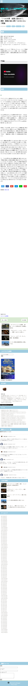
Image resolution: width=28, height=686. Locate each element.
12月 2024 (4, 544)
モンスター (18, 26)
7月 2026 (4, 517)
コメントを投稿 (4, 316)
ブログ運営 (4, 422)
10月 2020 (4, 615)
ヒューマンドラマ (5, 420)
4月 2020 (4, 623)
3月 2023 (4, 574)
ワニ (9, 423)
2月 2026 (4, 524)
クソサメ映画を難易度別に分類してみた (15, 500)
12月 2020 (4, 612)
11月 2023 (4, 563)
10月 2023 (4, 564)
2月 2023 (4, 575)
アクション (15, 410)
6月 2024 (4, 553)
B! (16, 186)
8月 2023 (4, 567)
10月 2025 (4, 530)
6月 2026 (4, 519)
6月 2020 (4, 621)
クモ (8, 414)
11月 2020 (4, 614)
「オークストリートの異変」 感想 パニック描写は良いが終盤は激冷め (18, 326)
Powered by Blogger (14, 683)
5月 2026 (4, 520)
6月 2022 (4, 587)
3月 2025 (4, 540)
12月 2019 (4, 629)
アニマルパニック (5, 412)
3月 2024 (4, 557)
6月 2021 (4, 604)
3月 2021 (3, 608)
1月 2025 (4, 543)
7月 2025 (4, 534)
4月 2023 (4, 572)
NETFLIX (4, 410)
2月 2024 (4, 558)
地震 (2, 425)
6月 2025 (4, 536)
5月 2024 (4, 554)
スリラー (22, 416)
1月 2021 (3, 611)
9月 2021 (3, 599)
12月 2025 (4, 527)
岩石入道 (3, 394)
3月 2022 (4, 591)
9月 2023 (4, 565)
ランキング (4, 423)
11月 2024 (4, 546)
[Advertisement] (14, 252)
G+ (12, 186)
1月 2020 (4, 628)
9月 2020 (4, 616)
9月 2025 (4, 531)
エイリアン (13, 412)
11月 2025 (4, 529)
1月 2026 (3, 526)
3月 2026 (4, 523)
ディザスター (13, 418)
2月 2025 (4, 541)
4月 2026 (4, 521)
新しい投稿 (4, 320)
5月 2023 (4, 571)
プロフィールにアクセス (6, 402)
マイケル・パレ (15, 422)
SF (7, 410)
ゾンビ (7, 418)
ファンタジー (13, 420)
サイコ (8, 416)
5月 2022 (4, 588)
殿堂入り (10, 425)
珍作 (6, 425)
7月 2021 (3, 602)
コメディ (3, 416)
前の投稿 (24, 320)
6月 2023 (4, 570)
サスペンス (13, 416)
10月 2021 (4, 598)
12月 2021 (4, 595)
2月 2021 (3, 609)
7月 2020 (4, 619)
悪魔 (23, 26)
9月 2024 (4, 548)
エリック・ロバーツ (21, 412)
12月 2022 (4, 578)
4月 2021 (4, 606)
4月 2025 (4, 538)
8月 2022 (4, 584)
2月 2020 (4, 626)
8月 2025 (4, 533)
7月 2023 (4, 568)
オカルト (3, 414)
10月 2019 (4, 632)
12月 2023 (4, 561)
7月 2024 (4, 551)
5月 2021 (4, 605)
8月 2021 (4, 601)
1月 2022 (3, 594)
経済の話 (16, 423)
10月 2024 (4, 547)
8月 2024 (4, 550)
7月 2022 (4, 585)
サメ (18, 416)
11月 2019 (4, 631)
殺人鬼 (24, 423)
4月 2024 (4, 555)
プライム (8, 26)
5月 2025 (4, 537)
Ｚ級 (10, 410)
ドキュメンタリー (21, 418)
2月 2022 (4, 592)
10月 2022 (4, 581)
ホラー (13, 26)
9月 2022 (4, 582)
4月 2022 (4, 589)
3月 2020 (4, 625)
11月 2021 (4, 597)
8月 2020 (4, 618)
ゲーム (11, 414)
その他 (3, 418)
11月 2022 (4, 580)
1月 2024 (4, 560)
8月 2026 (4, 516)
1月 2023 (3, 577)
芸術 (20, 423)
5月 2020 (4, 622)
